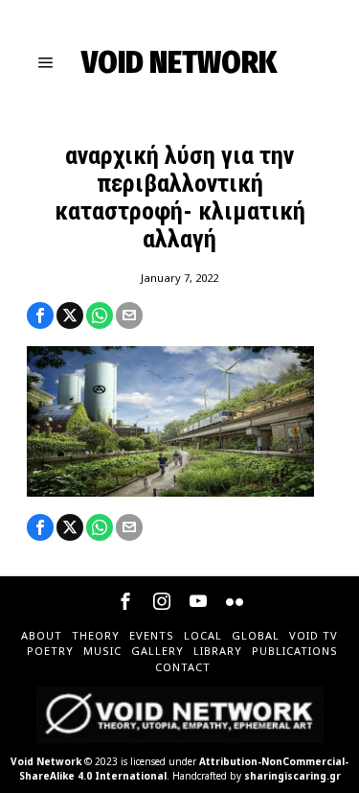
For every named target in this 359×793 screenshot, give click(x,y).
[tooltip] (40, 315)
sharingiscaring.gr (292, 775)
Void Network (46, 761)
